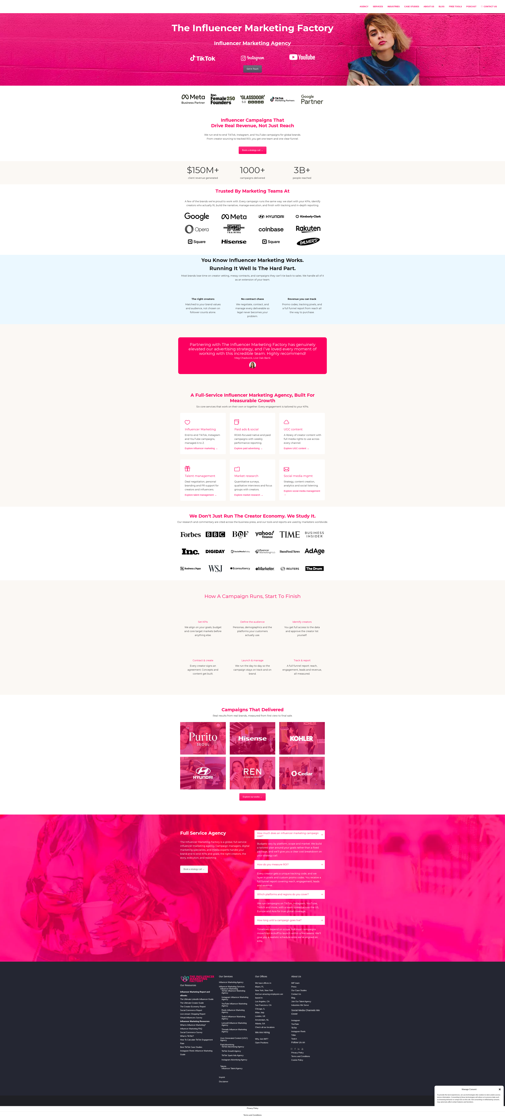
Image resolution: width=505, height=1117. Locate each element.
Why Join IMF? (261, 1039)
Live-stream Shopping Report (192, 1014)
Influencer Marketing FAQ (191, 1029)
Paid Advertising (227, 1045)
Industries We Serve (300, 1005)
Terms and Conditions (300, 1056)
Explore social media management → (302, 493)
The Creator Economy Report (193, 1006)
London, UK (260, 1016)
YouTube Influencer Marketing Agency (234, 1005)
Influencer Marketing (229, 989)
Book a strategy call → (252, 150)
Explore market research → (248, 495)
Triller (293, 1035)
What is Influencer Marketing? (193, 1025)
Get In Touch (252, 69)
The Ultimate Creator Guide (192, 1003)
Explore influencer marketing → (201, 448)
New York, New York (264, 990)
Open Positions (261, 1042)
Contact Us (296, 994)
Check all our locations (265, 1027)
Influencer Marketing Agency (231, 982)
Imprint (222, 1077)
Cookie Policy (297, 1060)
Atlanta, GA (260, 1023)
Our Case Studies (299, 990)
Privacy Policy (297, 1052)
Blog (293, 998)
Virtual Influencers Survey (191, 1017)
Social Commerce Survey (191, 1032)
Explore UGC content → (296, 448)
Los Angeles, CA (262, 1001)
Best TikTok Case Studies (191, 1047)
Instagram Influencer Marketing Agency (235, 998)
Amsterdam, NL (262, 1020)
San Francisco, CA (263, 1005)
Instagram (295, 1020)
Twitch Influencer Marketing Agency (233, 1018)
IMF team (295, 983)
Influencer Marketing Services (232, 987)
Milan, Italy (259, 1012)
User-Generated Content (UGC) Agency (234, 1039)
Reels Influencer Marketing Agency (233, 1011)
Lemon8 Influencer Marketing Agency (234, 1024)
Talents (223, 1066)
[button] (499, 1089)
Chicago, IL (260, 1009)
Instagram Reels (298, 1031)
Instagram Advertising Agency (234, 1060)
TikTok (294, 1028)
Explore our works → (252, 797)
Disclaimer (223, 1082)
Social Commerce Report (191, 1010)
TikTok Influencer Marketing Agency (233, 992)
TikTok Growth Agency (231, 1051)
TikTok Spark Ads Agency (233, 1055)
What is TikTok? (187, 1036)
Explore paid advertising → (248, 448)
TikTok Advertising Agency (233, 1047)
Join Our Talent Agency (301, 1001)
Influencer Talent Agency (232, 1068)
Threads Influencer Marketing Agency (234, 1030)
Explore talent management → (201, 495)
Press (293, 987)
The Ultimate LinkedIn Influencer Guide (196, 999)
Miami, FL (259, 987)
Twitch (294, 1039)
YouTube (295, 1024)
